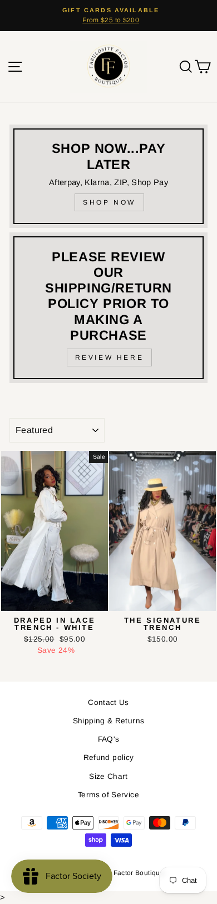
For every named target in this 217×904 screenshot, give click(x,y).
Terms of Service (108, 795)
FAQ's (109, 739)
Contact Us (108, 702)
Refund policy (108, 757)
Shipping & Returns (109, 721)
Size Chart (108, 776)
